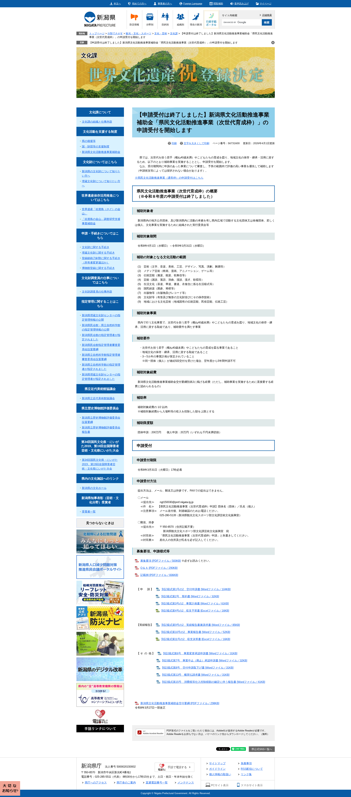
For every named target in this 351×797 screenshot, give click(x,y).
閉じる (273, 42)
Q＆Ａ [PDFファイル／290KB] (159, 567)
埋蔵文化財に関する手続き (98, 252)
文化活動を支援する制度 (100, 131)
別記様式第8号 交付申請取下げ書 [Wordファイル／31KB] (197, 667)
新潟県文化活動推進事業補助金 (101, 151)
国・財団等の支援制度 (95, 146)
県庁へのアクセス (96, 782)
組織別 (180, 24)
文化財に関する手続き (95, 247)
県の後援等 (89, 141)
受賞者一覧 (89, 511)
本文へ (117, 3)
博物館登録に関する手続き (98, 268)
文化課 (174, 33)
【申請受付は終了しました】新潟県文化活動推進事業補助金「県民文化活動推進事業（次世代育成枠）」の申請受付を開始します (163, 42)
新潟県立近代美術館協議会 (98, 398)
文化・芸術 (160, 33)
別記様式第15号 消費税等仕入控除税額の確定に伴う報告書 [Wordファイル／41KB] (213, 681)
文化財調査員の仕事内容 (97, 291)
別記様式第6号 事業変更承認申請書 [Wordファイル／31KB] (200, 653)
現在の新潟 (196, 24)
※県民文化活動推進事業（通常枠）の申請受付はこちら (169, 177)
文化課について (100, 112)
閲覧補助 (218, 3)
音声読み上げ (241, 3)
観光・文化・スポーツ (138, 33)
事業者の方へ (165, 3)
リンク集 (246, 774)
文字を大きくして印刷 (196, 143)
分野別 (149, 24)
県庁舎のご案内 (126, 782)
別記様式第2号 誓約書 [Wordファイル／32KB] (190, 596)
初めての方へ (139, 3)
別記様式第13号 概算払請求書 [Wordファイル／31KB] (195, 674)
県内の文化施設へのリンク (100, 478)
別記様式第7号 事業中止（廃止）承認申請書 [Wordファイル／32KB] (204, 660)
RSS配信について (252, 768)
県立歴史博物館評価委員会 (100, 408)
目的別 (165, 24)
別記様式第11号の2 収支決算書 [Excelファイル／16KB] (195, 639)
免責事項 (246, 763)
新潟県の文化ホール (94, 487)
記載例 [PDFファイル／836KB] (159, 574)
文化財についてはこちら (100, 162)
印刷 (174, 143)
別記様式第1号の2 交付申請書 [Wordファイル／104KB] (196, 589)
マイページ (265, 3)
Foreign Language (192, 3)
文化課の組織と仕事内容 (97, 121)
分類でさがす (115, 33)
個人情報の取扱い (220, 774)
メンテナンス (186, 782)
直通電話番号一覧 (157, 782)
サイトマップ (217, 763)
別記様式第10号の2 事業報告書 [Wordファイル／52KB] (195, 631)
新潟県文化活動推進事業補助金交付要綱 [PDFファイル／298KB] (179, 703)
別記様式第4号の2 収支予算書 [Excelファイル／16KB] (195, 610)
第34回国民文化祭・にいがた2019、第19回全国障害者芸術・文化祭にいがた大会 (100, 446)
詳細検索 (267, 15)
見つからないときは (100, 523)
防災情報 (134, 24)
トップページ (97, 33)
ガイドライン (217, 768)
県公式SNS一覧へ (262, 749)
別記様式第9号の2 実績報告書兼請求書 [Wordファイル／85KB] (200, 624)
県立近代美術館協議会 (100, 389)
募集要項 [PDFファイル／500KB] (160, 560)
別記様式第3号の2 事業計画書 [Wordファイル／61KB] (195, 603)
